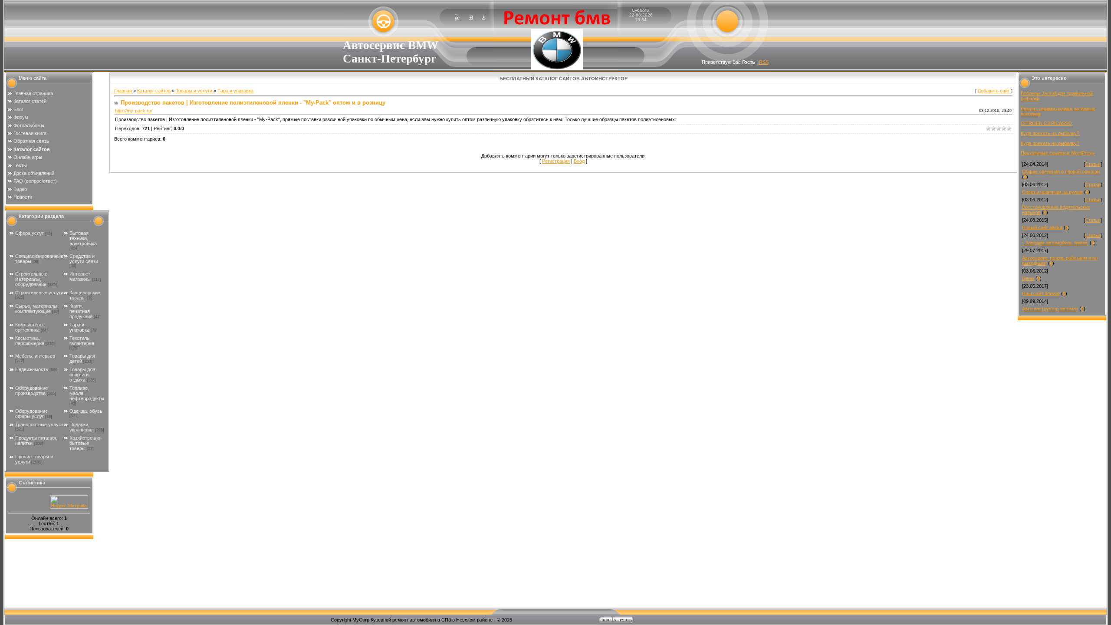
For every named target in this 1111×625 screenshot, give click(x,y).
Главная (123, 90)
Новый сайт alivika (1042, 227)
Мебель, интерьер (35, 356)
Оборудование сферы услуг (31, 413)
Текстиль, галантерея (81, 341)
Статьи (1093, 164)
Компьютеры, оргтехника (30, 327)
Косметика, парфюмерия (29, 341)
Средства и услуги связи (83, 258)
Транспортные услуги (39, 424)
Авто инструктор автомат (1050, 308)
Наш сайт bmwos (1041, 293)
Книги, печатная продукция (80, 311)
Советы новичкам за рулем (1052, 191)
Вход (579, 161)
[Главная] (457, 17)
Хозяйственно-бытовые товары (85, 443)
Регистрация (556, 161)
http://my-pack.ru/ (133, 110)
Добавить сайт (994, 90)
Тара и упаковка (79, 327)
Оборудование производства (31, 390)
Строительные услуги (39, 292)
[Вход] (484, 17)
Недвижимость (31, 369)
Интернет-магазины (80, 276)
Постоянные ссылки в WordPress (1058, 152)
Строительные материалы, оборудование (31, 279)
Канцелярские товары (84, 295)
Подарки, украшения (81, 427)
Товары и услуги (194, 90)
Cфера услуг (29, 233)
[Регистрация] (471, 17)
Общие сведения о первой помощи (1061, 171)
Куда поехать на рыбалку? (1050, 133)
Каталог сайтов (154, 90)
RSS (764, 62)
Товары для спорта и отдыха (82, 374)
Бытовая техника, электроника (83, 238)
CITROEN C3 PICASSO (1046, 123)
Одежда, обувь (85, 411)
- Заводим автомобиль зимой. (1055, 242)
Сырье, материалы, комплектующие (37, 308)
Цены (1028, 278)
